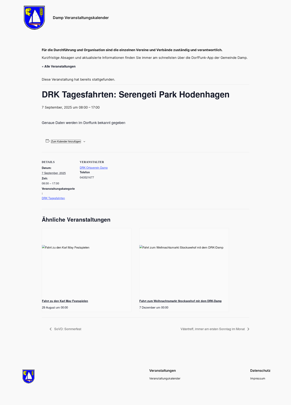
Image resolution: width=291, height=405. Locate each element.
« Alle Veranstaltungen (59, 66)
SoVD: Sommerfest (67, 329)
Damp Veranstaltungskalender (81, 17)
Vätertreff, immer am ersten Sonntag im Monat (213, 329)
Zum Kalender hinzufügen (66, 141)
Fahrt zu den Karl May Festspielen (65, 301)
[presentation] (86, 261)
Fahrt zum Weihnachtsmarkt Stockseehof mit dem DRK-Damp (180, 301)
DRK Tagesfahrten (53, 198)
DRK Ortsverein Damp (94, 168)
